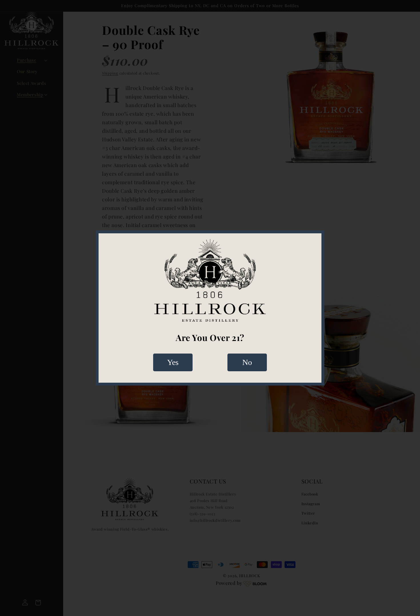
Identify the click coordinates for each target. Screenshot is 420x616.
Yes (173, 362)
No (247, 362)
